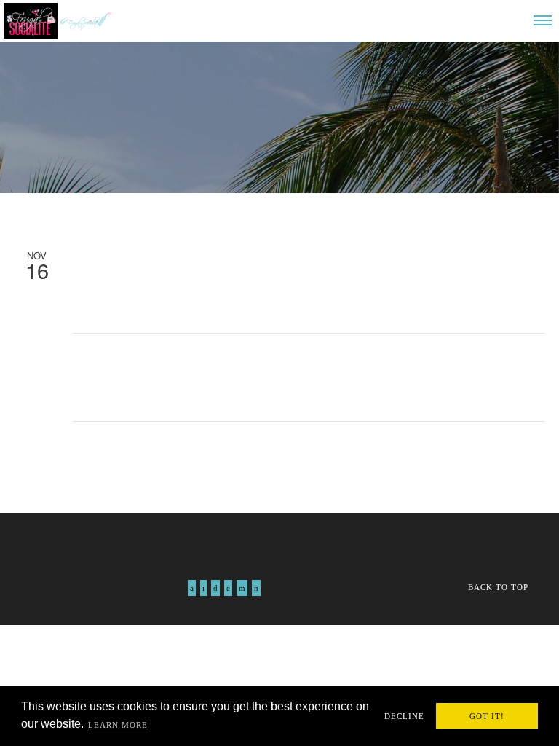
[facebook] (192, 588)
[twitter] (203, 588)
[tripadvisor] (256, 588)
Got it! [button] (486, 716)
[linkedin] (228, 588)
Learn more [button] (118, 725)
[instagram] (215, 588)
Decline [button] (404, 716)
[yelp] (242, 588)
